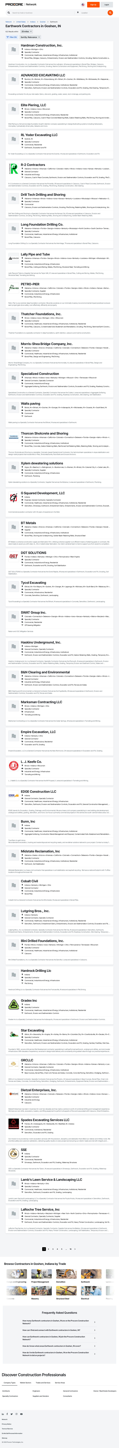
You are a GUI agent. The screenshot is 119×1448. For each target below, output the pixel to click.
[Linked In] (3, 1414)
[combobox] (93, 13)
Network (31, 4)
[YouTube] (21, 1414)
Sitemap (4, 1438)
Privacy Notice (6, 1424)
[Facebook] (7, 1414)
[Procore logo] (14, 4)
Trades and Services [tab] (43, 1383)
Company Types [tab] (9, 1383)
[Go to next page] (75, 1249)
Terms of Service (7, 1429)
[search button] (110, 12)
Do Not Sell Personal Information (12, 1433)
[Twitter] (12, 1414)
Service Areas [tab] (60, 1383)
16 (70, 1249)
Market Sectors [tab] (25, 1383)
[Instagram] (16, 1414)
